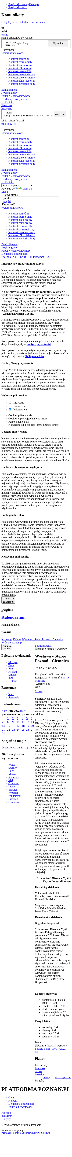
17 (18, 725)
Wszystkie (18, 402)
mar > (23, 710)
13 (32, 722)
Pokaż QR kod (63, 1077)
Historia (12, 681)
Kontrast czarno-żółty (20, 71)
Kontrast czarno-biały (20, 61)
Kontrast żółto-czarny (20, 68)
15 (8, 725)
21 (3, 729)
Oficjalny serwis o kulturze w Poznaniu (23, 22)
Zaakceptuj (8, 602)
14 (3, 725)
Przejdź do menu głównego (23, 4)
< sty (4, 710)
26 (27, 729)
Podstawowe (20, 409)
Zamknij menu (9, 89)
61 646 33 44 (8, 123)
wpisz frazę (13, 43)
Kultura (17, 639)
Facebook (6, 105)
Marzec (12, 774)
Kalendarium (13, 617)
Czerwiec (13, 783)
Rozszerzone (20, 406)
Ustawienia (8, 598)
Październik (14, 795)
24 (18, 729)
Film (10, 668)
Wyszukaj (58, 43)
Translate (27, 188)
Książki (12, 671)
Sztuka (12, 674)
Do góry (39, 1080)
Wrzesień (13, 792)
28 (3, 733)
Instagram (6, 108)
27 (32, 729)
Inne (10, 677)
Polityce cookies (34, 356)
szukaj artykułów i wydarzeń (18, 115)
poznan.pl (6, 639)
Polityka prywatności (20, 1106)
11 (23, 722)
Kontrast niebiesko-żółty (21, 83)
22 (8, 729)
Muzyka (12, 662)
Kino (11, 694)
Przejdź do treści (17, 7)
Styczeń (12, 767)
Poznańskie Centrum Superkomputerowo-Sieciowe (25, 1133)
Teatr (11, 665)
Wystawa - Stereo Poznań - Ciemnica (42, 639)
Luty (11, 770)
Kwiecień (13, 777)
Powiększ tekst (43, 645)
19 (27, 725)
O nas (11, 1097)
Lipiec (11, 786)
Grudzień (13, 802)
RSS (47, 256)
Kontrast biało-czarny (20, 65)
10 (18, 722)
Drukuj (47, 1077)
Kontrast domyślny (18, 58)
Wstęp (11, 764)
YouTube (18, 256)
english (5, 34)
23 (13, 729)
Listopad (13, 798)
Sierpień (12, 789)
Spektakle (13, 697)
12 (27, 722)
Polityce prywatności (39, 344)
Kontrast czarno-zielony (21, 74)
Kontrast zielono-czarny (21, 77)
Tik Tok (28, 256)
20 (32, 725)
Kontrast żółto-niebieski (21, 80)
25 (23, 729)
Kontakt (12, 1100)
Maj (10, 780)
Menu (4, 191)
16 (13, 725)
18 (23, 725)
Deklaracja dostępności (21, 1103)
